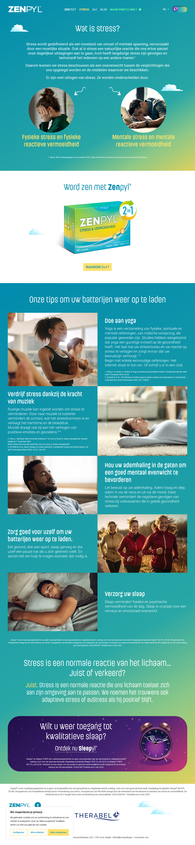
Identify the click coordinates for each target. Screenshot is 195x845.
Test (70, 9)
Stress (84, 9)
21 (94, 9)
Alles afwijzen (37, 832)
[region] (39, 823)
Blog (103, 9)
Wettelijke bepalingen (122, 837)
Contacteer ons (141, 837)
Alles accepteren (58, 832)
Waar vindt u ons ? (123, 9)
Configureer (18, 832)
